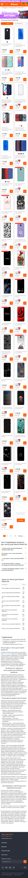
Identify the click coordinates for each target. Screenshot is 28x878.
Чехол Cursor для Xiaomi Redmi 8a (11, 624)
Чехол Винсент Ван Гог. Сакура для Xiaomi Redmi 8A (20, 437)
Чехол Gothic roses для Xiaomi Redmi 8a (10, 615)
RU (21, 2)
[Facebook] (2, 867)
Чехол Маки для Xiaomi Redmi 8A (20, 268)
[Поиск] (7, 4)
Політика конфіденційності (7, 874)
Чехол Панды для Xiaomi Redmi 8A (7, 240)
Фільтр (8, 23)
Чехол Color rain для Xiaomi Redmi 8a (19, 408)
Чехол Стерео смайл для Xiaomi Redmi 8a (20, 464)
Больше (21, 520)
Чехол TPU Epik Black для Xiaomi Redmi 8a (7, 44)
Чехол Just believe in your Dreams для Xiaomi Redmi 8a (20, 241)
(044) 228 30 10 (7, 834)
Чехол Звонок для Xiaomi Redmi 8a (20, 296)
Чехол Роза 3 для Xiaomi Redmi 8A (20, 492)
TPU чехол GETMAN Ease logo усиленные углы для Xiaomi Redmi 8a (20, 101)
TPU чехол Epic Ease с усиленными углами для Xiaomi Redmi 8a (20, 73)
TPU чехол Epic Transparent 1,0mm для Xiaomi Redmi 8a (20, 45)
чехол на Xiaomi (7, 653)
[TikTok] (13, 867)
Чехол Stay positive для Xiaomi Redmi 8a (20, 184)
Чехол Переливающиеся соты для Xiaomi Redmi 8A (7, 408)
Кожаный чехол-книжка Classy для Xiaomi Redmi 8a (20, 157)
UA (22, 867)
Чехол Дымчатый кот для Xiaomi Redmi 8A (7, 296)
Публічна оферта (18, 874)
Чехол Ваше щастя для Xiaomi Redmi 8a (6, 324)
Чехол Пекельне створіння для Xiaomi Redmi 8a (6, 269)
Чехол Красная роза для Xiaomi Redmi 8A (20, 324)
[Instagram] (10, 867)
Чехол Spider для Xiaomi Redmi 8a (11, 588)
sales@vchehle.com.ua (6, 838)
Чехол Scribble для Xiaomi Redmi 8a (10, 597)
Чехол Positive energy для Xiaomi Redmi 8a (7, 212)
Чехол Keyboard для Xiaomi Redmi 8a (11, 606)
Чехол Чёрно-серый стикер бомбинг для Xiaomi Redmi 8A (6, 353)
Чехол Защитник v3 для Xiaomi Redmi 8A (7, 464)
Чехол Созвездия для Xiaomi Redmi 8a (6, 492)
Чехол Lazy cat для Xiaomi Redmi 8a (10, 601)
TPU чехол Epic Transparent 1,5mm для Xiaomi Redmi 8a (6, 129)
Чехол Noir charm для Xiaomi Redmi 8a (10, 619)
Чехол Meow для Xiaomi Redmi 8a (7, 380)
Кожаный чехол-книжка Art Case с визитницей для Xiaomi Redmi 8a (7, 73)
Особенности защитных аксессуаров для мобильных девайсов (14, 641)
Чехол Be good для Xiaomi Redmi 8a (7, 436)
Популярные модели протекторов (13, 644)
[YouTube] (6, 867)
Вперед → (21, 536)
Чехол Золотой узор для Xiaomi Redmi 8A (20, 380)
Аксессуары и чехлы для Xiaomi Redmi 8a (14, 639)
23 (15, 536)
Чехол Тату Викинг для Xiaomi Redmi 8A (20, 212)
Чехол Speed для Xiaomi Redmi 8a (11, 592)
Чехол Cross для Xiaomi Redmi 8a (11, 628)
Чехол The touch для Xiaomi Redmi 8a (9, 610)
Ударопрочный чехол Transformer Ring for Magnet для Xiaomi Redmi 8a (20, 129)
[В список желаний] (12, 28)
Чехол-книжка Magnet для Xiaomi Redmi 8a (7, 184)
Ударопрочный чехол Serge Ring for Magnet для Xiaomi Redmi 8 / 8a (7, 101)
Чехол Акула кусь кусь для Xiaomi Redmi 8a (20, 352)
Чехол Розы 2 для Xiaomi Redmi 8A (7, 520)
